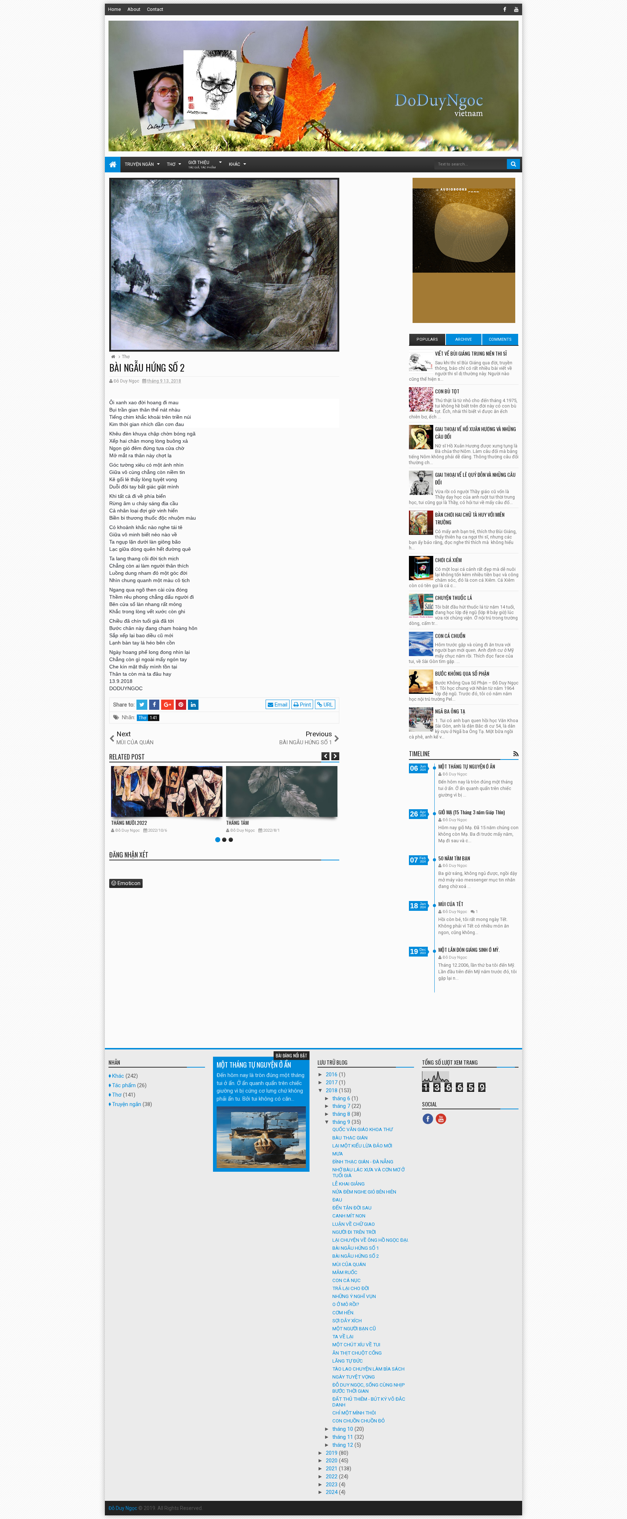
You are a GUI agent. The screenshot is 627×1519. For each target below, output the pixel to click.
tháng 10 (343, 1429)
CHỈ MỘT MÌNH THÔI (354, 1413)
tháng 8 (342, 1114)
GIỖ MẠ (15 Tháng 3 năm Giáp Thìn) (471, 812)
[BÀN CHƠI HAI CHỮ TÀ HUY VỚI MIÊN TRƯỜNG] (421, 523)
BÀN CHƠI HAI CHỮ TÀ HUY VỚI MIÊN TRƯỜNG (469, 518)
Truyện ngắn (139, 164)
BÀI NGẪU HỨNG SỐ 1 (355, 1248)
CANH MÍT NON (348, 1216)
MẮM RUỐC (344, 1272)
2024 (332, 1492)
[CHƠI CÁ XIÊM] (421, 568)
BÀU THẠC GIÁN (350, 1138)
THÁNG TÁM (237, 822)
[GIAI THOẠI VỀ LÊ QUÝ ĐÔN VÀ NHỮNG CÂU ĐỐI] (421, 483)
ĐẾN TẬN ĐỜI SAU (352, 1208)
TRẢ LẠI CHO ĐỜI (350, 1288)
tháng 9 (342, 1122)
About (133, 9)
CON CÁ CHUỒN (450, 635)
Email (280, 704)
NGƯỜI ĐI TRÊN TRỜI (354, 1232)
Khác (234, 164)
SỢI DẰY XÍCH (347, 1320)
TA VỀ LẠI (342, 1336)
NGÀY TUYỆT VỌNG (353, 1377)
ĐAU (337, 1200)
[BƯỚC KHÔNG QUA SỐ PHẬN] (421, 682)
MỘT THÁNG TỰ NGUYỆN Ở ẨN (466, 766)
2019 (332, 1453)
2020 (332, 1460)
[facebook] (505, 9)
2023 (332, 1484)
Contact (155, 9)
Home (114, 9)
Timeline (419, 753)
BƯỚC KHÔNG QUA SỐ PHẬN (462, 673)
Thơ (171, 164)
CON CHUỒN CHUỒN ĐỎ (358, 1421)
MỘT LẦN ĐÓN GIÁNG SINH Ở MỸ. (469, 949)
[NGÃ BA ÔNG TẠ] (421, 719)
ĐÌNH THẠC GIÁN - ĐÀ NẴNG (362, 1161)
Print (305, 704)
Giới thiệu (202, 164)
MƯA (337, 1153)
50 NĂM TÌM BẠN (454, 858)
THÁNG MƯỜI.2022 (129, 822)
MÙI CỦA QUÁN (349, 1264)
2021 (332, 1468)
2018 (332, 1090)
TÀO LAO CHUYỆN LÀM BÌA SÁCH (368, 1369)
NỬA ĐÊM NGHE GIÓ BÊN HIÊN (364, 1192)
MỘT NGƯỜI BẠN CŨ (354, 1328)
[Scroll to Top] (618, 1506)
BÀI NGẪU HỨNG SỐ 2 (355, 1256)
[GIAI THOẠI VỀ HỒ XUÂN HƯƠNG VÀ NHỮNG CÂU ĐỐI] (421, 437)
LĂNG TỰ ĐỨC (347, 1361)
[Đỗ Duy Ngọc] (112, 164)
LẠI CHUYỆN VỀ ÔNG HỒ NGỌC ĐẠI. (370, 1240)
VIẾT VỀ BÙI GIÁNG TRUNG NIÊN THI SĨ (471, 353)
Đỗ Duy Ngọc (122, 1508)
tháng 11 (343, 1437)
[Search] (513, 164)
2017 (332, 1082)
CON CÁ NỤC (346, 1280)
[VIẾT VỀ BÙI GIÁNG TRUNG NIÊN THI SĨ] (421, 361)
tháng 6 (342, 1098)
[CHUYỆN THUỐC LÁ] (421, 606)
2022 (332, 1476)
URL (327, 704)
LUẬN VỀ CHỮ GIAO (353, 1224)
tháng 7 (342, 1106)
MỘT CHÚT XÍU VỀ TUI (356, 1344)
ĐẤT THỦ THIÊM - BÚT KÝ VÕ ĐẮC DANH (368, 1402)
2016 (332, 1074)
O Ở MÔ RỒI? (345, 1304)
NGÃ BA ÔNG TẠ (450, 711)
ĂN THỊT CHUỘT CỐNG (357, 1353)
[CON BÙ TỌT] (421, 399)
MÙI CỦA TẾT (450, 904)
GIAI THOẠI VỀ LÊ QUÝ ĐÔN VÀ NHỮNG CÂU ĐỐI (475, 478)
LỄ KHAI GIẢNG (348, 1184)
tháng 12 (343, 1445)
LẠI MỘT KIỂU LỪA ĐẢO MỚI (362, 1146)
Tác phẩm (124, 1085)
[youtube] (516, 9)
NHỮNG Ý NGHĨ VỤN (354, 1296)
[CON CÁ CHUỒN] (421, 644)
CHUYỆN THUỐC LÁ (453, 597)
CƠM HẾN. (343, 1312)
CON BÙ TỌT (447, 391)
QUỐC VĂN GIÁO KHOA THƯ (362, 1129)
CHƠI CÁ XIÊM (448, 560)
